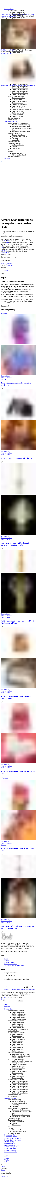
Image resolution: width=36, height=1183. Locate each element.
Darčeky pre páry (17, 1041)
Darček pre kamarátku (19, 1014)
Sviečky (10, 1128)
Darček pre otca (17, 1036)
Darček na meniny (17, 1073)
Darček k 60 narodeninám (20, 1089)
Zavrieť (3, 999)
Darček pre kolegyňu (18, 1017)
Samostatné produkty (12, 14)
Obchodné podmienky (10, 964)
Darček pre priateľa (18, 1024)
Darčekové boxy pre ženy (16, 10)
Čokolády (15, 1106)
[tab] (19, 270)
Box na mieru (12, 1096)
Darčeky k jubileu (17, 1078)
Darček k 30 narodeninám (20, 86)
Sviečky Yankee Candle (19, 1131)
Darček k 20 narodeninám (20, 1083)
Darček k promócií (18, 1076)
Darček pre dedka (17, 1044)
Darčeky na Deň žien (18, 1063)
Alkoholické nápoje (14, 1118)
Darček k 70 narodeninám (20, 1091)
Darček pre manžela (18, 1022)
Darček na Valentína (18, 1068)
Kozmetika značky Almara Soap (18, 1108)
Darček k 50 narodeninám (20, 1088)
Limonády (15, 1123)
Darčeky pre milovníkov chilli (21, 1056)
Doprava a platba (9, 962)
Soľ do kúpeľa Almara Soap (12, 16)
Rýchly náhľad (5, 376)
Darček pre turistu (17, 1057)
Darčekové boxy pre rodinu (16, 1032)
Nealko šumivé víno (18, 1121)
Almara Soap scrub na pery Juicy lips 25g (17, 458)
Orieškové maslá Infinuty (20, 1103)
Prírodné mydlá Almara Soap (21, 1110)
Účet (5, 1161)
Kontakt (6, 960)
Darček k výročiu (17, 1074)
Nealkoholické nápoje (15, 1120)
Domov (3, 14)
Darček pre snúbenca (18, 1027)
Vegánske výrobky (14, 1133)
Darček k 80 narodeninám (20, 1093)
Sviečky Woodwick (18, 1130)
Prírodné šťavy (16, 1125)
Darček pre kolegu (17, 1026)
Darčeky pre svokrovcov (19, 1039)
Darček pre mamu (17, 1034)
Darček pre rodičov (18, 1037)
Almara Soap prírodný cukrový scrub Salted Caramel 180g (18, 85)
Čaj (9, 1126)
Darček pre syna (17, 1051)
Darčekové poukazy (14, 1094)
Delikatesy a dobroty (14, 1099)
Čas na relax (9, 265)
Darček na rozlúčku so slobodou (22, 1061)
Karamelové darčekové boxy (21, 1054)
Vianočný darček (17, 1069)
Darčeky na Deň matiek (19, 1064)
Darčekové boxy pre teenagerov (18, 1029)
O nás (6, 959)
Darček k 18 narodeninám (20, 1081)
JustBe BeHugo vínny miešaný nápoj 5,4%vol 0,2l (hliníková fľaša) (15, 544)
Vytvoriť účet (4, 1176)
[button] (5, 454)
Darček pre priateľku (18, 1015)
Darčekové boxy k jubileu (16, 1079)
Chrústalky (15, 1105)
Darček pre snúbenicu (19, 1019)
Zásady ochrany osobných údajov (14, 965)
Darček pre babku (17, 1042)
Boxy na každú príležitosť (16, 1059)
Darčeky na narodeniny (19, 1071)
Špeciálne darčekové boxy (16, 1052)
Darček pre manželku (18, 12)
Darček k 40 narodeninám (20, 1086)
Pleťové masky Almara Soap (21, 1115)
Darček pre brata (17, 1047)
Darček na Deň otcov (18, 1066)
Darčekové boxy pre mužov (16, 1021)
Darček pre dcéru (17, 52)
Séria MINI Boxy (13, 1031)
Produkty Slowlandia (18, 1101)
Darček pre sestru (17, 1046)
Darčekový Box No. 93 (8, 50)
